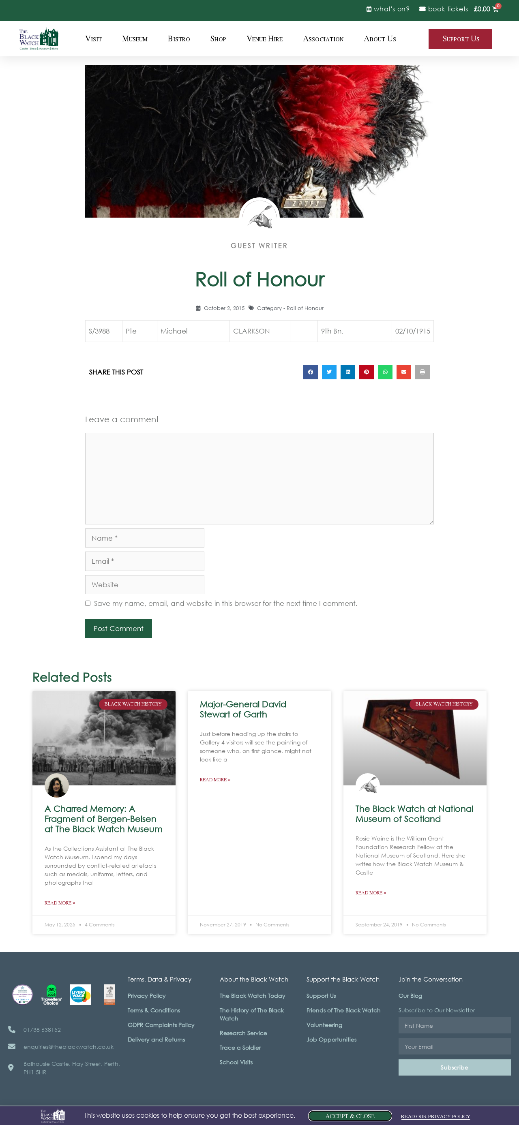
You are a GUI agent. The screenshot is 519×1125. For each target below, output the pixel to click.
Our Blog (410, 995)
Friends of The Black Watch (344, 1010)
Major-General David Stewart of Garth (243, 709)
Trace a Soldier (240, 1047)
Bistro (179, 39)
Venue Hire (265, 39)
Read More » (60, 903)
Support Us (321, 995)
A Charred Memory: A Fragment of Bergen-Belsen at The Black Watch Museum (104, 819)
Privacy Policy (147, 995)
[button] (310, 372)
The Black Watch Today (252, 995)
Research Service (243, 1033)
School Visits (236, 1062)
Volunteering (324, 1025)
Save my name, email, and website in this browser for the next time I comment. (226, 603)
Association (323, 39)
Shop (218, 39)
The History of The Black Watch (252, 1014)
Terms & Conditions (154, 1010)
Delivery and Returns (156, 1039)
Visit (93, 39)
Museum (135, 39)
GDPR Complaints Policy (161, 1025)
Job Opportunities (331, 1039)
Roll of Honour (305, 308)
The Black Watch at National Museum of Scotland (414, 813)
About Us (380, 39)
